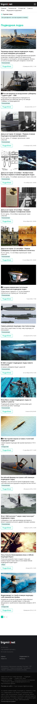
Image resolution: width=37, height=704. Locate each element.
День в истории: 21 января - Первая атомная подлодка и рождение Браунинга (18, 135)
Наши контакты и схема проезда (11, 676)
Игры (3, 10)
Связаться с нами (6, 678)
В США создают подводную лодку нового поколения (17, 364)
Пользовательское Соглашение (24, 680)
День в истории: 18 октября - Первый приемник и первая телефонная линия (16, 211)
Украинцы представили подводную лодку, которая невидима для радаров (17, 52)
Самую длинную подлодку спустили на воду (18, 326)
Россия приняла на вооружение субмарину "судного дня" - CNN (18, 94)
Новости (4, 658)
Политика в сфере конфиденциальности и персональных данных (15, 682)
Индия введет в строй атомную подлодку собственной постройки (17, 596)
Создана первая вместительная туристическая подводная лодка (14, 288)
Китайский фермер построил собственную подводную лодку (17, 478)
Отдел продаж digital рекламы (23, 686)
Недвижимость (24, 656)
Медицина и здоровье (14, 10)
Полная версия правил (8, 701)
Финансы (22, 658)
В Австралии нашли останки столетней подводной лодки (17, 440)
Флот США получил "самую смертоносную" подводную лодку (17, 517)
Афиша (3, 656)
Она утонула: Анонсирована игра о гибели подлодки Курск (17, 556)
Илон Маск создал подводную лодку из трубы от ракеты (16, 401)
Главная (3, 8)
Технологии (12, 8)
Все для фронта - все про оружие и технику (15, 17)
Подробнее (6, 66)
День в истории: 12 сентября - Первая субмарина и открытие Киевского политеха (18, 249)
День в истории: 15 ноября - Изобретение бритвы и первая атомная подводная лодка (17, 174)
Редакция (27, 676)
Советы (30, 8)
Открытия (21, 8)
